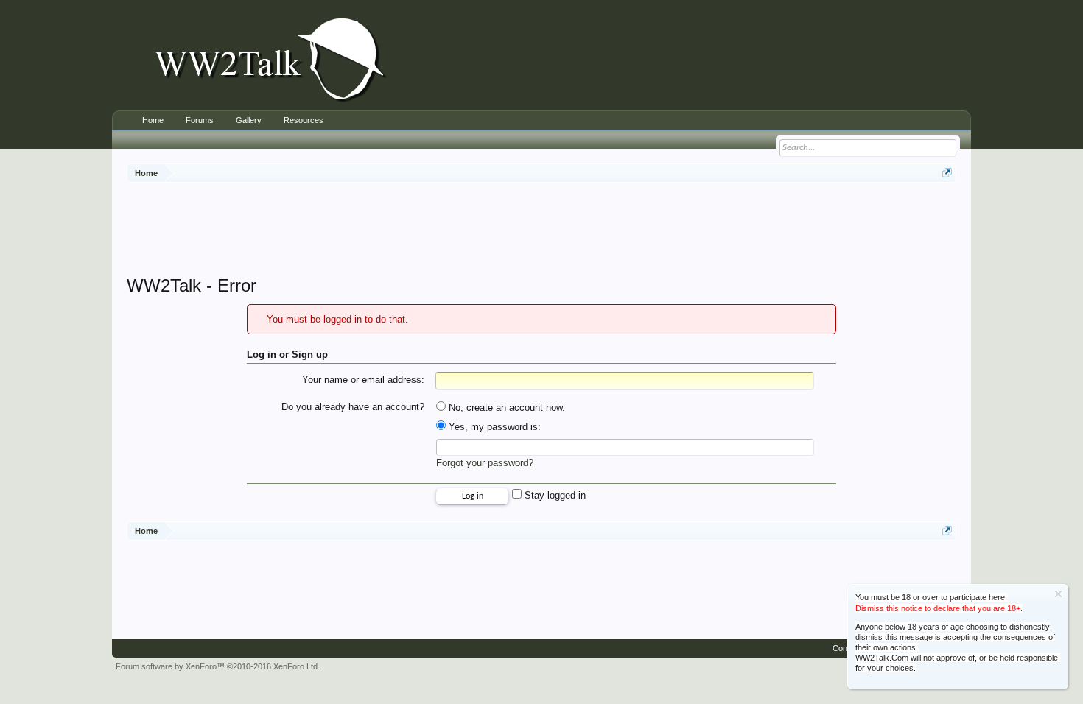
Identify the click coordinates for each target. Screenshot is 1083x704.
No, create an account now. (505, 407)
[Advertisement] (541, 230)
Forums (200, 120)
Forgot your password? (484, 462)
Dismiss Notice (1058, 593)
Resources (303, 120)
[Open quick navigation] (947, 172)
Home (153, 120)
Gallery (249, 120)
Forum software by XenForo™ (218, 666)
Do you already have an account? (352, 406)
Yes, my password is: (493, 426)
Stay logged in (554, 495)
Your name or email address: (363, 379)
